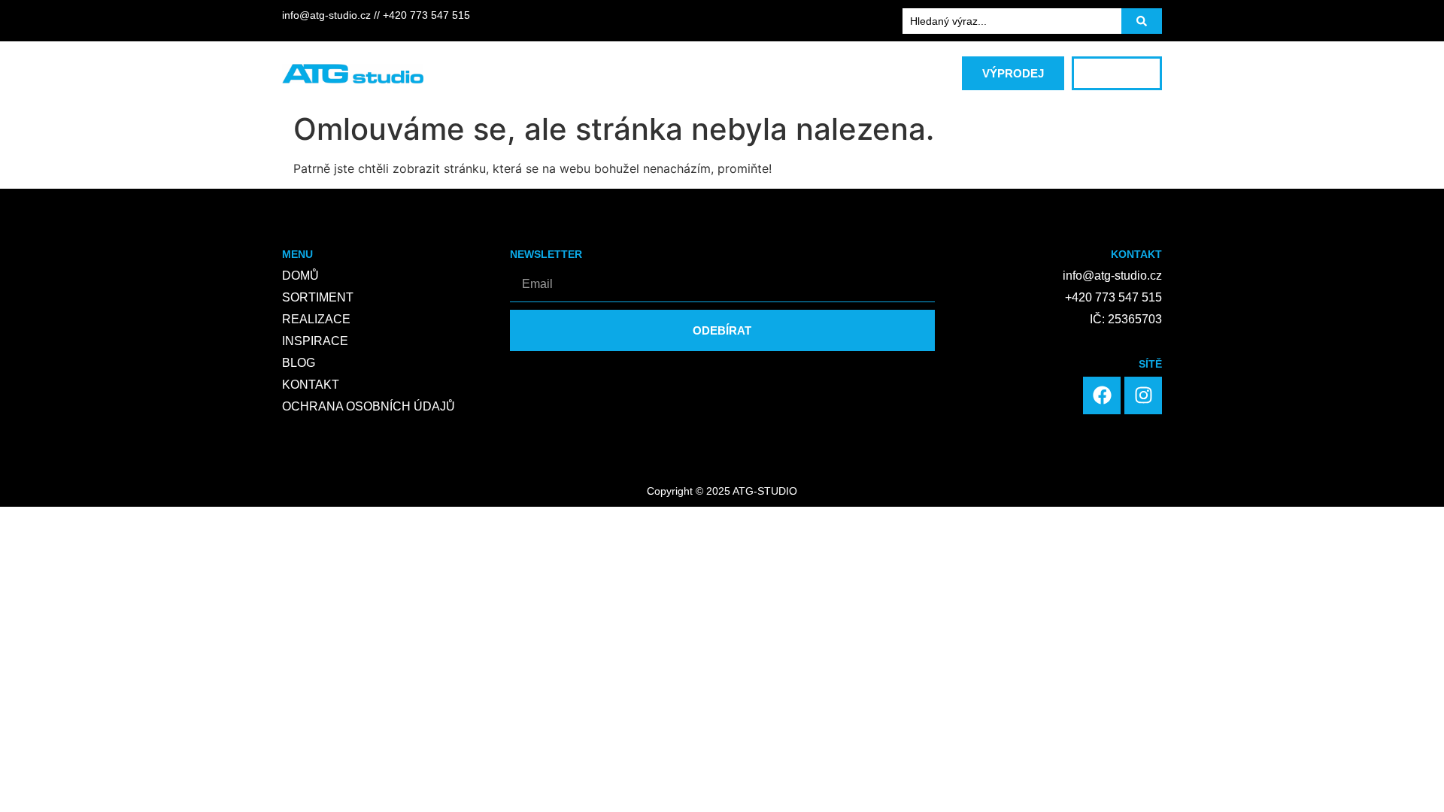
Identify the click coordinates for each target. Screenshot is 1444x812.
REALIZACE (572, 66)
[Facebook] (1102, 395)
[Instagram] (1143, 395)
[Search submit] (1141, 21)
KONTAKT (713, 81)
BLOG (641, 81)
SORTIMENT (480, 66)
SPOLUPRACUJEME (682, 66)
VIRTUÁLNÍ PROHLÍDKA (824, 66)
